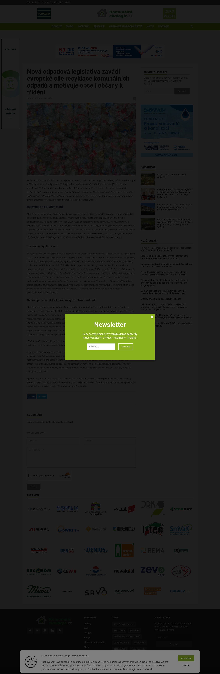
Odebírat (126, 347)
